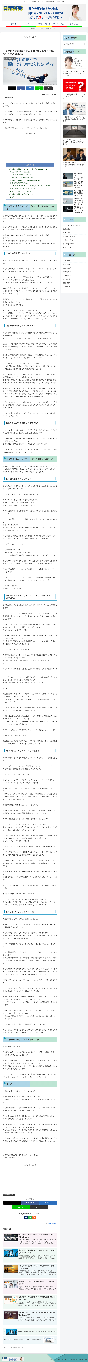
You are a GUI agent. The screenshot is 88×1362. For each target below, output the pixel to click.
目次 (27, 165)
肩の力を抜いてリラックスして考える (23, 188)
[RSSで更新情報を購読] (34, 1217)
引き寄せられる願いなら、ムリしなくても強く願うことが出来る (32, 185)
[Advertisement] (34, 42)
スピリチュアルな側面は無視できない (23, 177)
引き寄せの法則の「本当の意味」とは (21, 194)
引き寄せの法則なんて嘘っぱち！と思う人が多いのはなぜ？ (28, 169)
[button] (48, 88)
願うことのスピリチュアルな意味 (22, 191)
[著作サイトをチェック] (26, 1217)
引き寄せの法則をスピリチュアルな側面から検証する (26, 180)
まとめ (12, 197)
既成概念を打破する (9, 1194)
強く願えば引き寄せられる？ (21, 183)
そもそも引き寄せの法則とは (21, 172)
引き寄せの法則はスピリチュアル (22, 174)
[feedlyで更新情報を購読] (30, 1217)
